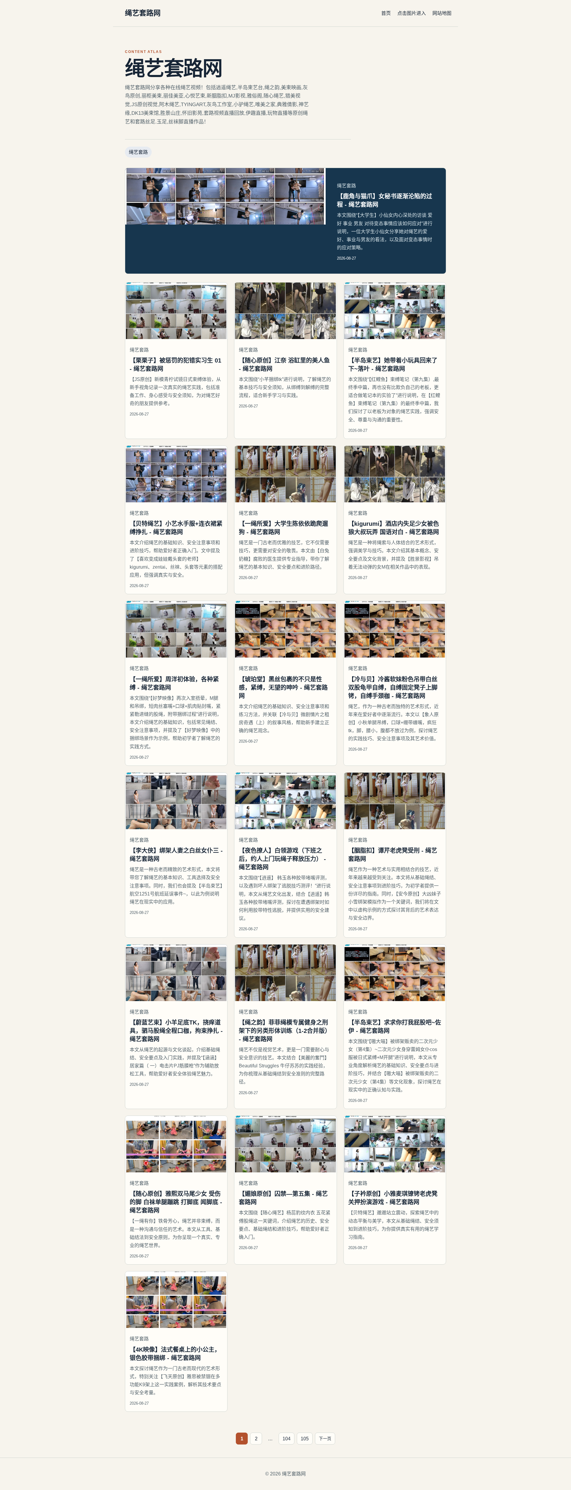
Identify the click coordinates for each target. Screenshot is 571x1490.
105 (305, 1438)
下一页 (325, 1438)
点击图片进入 (411, 13)
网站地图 (441, 13)
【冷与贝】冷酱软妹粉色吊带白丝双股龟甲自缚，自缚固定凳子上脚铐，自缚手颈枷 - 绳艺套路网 (392, 687)
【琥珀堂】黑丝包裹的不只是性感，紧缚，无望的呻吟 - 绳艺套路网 (283, 687)
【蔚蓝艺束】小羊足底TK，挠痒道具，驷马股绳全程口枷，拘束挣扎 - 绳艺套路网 (176, 1030)
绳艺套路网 (143, 13)
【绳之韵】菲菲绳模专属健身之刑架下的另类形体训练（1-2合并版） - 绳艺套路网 (285, 1030)
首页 (386, 13)
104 (287, 1438)
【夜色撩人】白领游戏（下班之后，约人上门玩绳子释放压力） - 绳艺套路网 (282, 859)
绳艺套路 (138, 152)
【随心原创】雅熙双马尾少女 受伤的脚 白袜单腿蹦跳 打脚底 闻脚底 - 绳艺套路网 (176, 1202)
